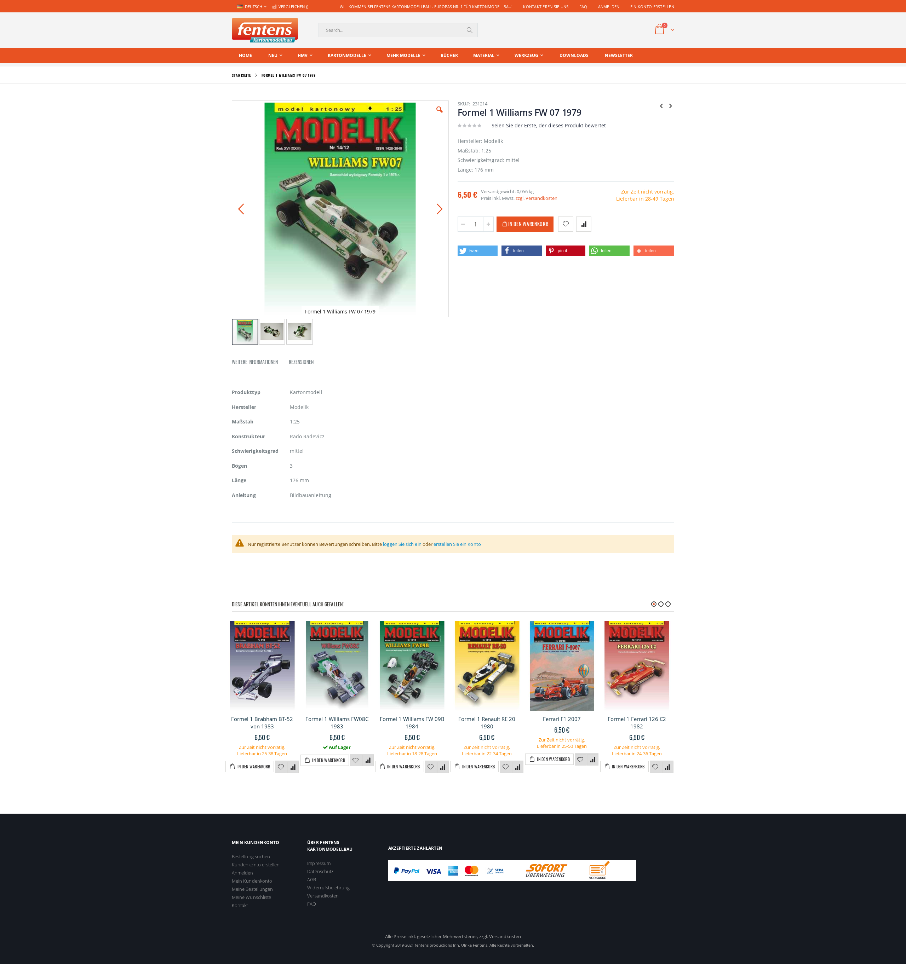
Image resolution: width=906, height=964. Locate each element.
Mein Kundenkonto (252, 881)
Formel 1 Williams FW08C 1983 (336, 722)
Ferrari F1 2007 (562, 718)
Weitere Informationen (255, 361)
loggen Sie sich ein (402, 544)
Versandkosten (323, 896)
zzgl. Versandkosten (536, 198)
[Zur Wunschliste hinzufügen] (280, 767)
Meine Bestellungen (252, 889)
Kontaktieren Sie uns (546, 6)
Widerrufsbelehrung (328, 887)
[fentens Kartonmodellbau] (265, 30)
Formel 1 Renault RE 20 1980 (486, 722)
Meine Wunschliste (251, 897)
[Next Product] (670, 105)
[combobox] (398, 30)
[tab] (260, 363)
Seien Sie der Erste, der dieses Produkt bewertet (549, 125)
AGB (311, 879)
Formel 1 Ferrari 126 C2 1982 (637, 722)
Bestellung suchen (251, 856)
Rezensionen (301, 361)
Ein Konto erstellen (652, 6)
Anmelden (609, 6)
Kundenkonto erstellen (256, 864)
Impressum (319, 863)
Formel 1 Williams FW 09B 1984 (412, 722)
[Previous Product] (661, 105)
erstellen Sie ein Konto (457, 544)
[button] (439, 115)
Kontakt (240, 905)
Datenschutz (320, 871)
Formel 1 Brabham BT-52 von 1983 (262, 722)
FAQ (583, 6)
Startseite (241, 75)
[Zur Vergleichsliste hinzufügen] (293, 767)
